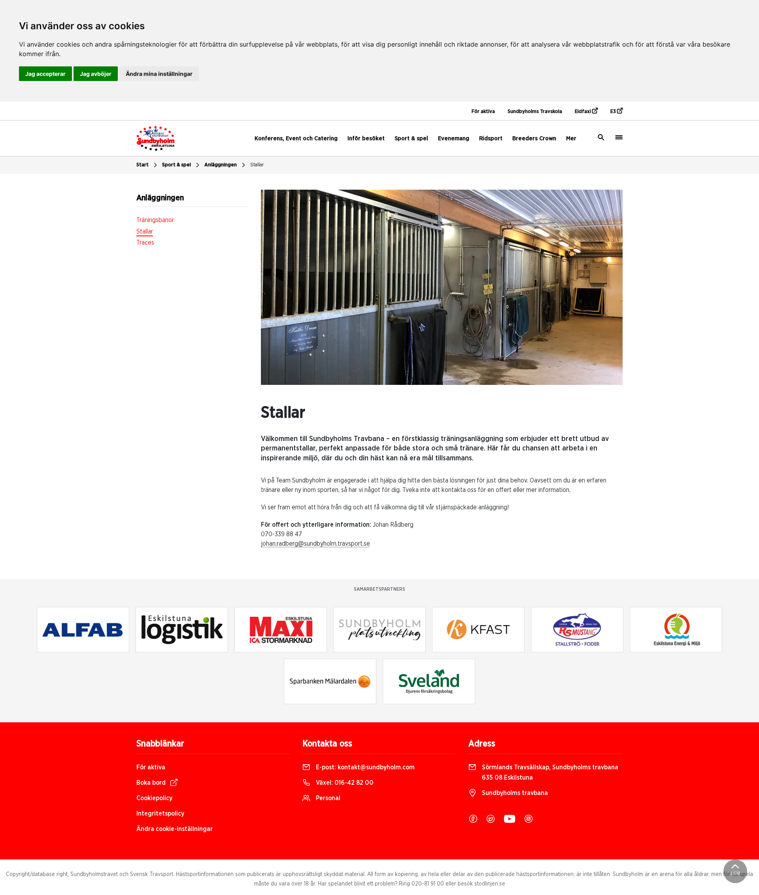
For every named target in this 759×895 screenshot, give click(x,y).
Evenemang (453, 138)
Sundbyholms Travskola (535, 111)
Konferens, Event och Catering (296, 138)
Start (142, 165)
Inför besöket (366, 138)
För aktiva (483, 111)
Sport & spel (411, 138)
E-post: (364, 767)
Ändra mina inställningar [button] (159, 73)
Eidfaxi (583, 111)
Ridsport (490, 138)
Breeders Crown (534, 138)
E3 (613, 111)
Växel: (344, 783)
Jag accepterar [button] (45, 73)
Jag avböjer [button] (95, 73)
